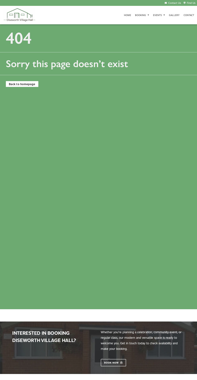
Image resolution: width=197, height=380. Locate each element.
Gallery (174, 15)
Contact (189, 15)
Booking (140, 15)
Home (127, 15)
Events (157, 15)
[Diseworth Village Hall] (19, 14)
